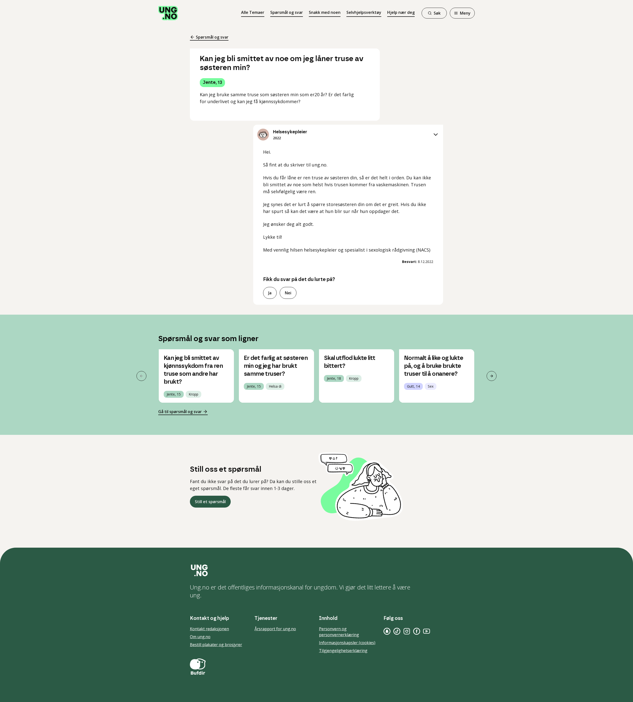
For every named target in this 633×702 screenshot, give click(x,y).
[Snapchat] (387, 631)
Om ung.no (200, 636)
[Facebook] (416, 631)
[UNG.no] (316, 570)
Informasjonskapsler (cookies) (347, 642)
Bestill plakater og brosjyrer (216, 644)
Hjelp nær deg (401, 12)
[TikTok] (396, 631)
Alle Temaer (252, 12)
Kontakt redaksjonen (209, 629)
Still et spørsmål (210, 501)
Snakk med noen (324, 12)
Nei (288, 293)
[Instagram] (406, 631)
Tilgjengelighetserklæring (343, 650)
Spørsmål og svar (286, 12)
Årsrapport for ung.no (275, 629)
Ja (269, 293)
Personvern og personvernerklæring (339, 631)
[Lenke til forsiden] (168, 13)
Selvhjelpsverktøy (363, 12)
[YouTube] (426, 631)
